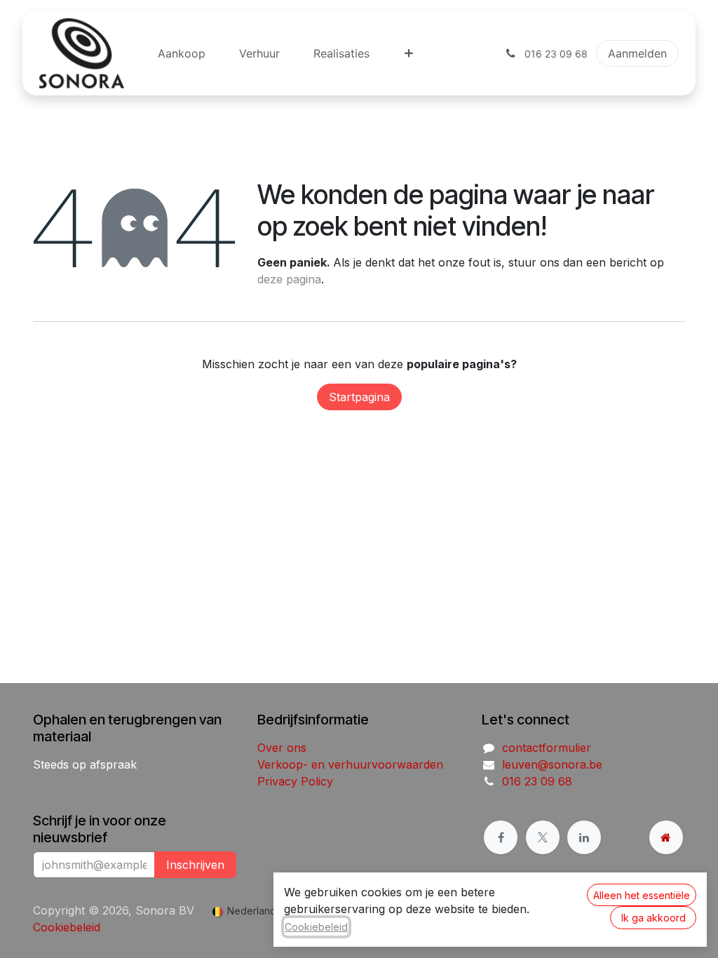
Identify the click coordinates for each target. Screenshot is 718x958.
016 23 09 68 (537, 781)
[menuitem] (181, 53)
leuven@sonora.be (552, 764)
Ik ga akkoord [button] (653, 918)
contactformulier (546, 748)
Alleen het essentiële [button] (641, 895)
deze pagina (289, 279)
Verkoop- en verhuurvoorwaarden (350, 764)
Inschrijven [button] (195, 865)
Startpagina (359, 397)
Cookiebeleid (66, 927)
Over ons (281, 748)
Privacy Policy (295, 781)
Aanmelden (637, 53)
